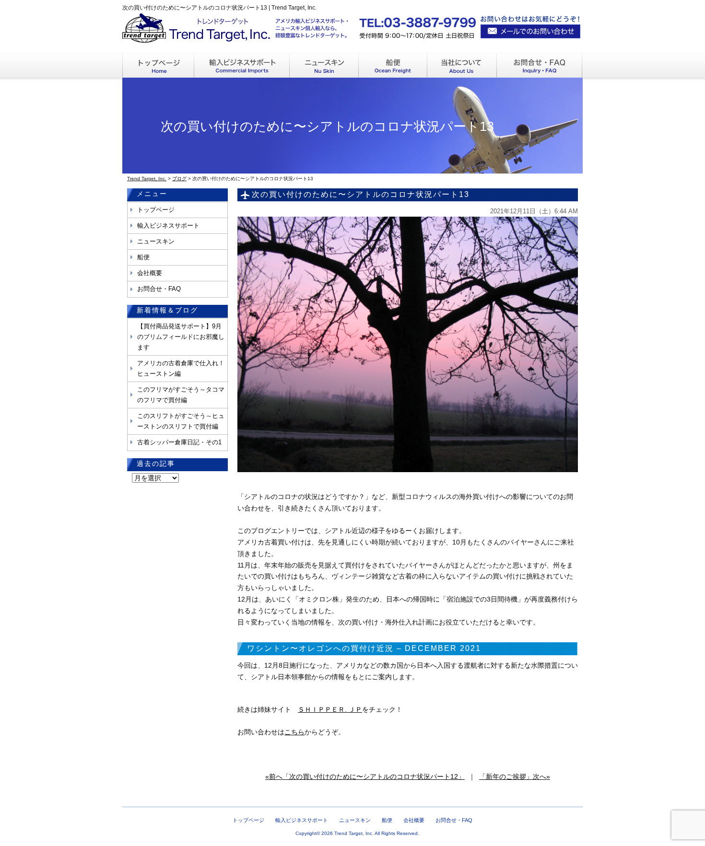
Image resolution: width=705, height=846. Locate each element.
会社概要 (149, 273)
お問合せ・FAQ (159, 288)
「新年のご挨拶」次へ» (514, 776)
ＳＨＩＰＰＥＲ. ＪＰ (330, 709)
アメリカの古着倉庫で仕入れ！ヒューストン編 (180, 368)
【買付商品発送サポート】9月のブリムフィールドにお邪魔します (180, 337)
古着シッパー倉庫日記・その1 (179, 442)
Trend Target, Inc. (354, 833)
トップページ (156, 209)
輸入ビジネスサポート (242, 66)
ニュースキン (324, 66)
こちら (294, 732)
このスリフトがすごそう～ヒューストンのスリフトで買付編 (180, 421)
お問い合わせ (540, 66)
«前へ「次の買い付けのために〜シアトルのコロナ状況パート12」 (365, 776)
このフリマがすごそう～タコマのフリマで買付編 (180, 395)
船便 (393, 66)
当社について (462, 66)
